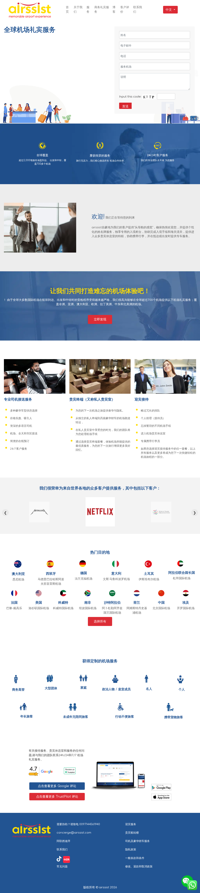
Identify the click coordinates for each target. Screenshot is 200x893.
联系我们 (62, 849)
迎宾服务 (130, 824)
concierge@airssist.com (74, 832)
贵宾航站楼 (132, 832)
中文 (169, 10)
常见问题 (62, 866)
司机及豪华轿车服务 (137, 841)
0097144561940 (89, 824)
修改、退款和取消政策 (139, 866)
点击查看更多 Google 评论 (57, 786)
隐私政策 (130, 849)
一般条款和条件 (134, 858)
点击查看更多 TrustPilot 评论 (57, 796)
